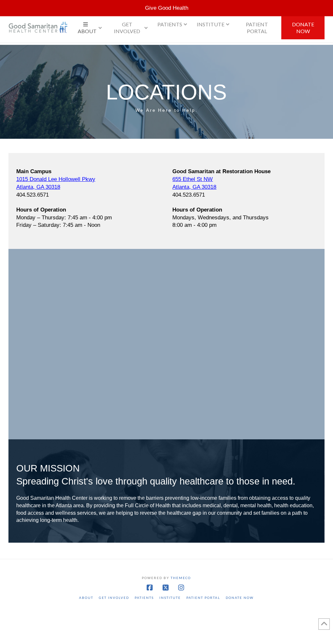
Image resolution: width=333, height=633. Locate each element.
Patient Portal (203, 598)
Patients (144, 598)
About (86, 598)
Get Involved (114, 598)
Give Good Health (166, 8)
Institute (170, 598)
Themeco (181, 578)
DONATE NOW (240, 598)
